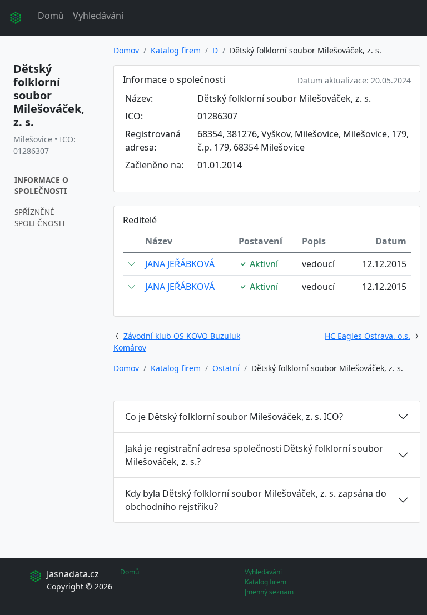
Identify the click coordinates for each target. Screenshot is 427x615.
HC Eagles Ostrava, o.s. (367, 336)
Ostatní (226, 368)
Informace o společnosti (41, 185)
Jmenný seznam (269, 592)
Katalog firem (176, 50)
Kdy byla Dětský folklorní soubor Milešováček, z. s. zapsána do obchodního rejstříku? (255, 500)
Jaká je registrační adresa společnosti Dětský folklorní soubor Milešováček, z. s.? (254, 455)
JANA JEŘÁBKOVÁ (180, 264)
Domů (51, 15)
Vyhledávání (98, 15)
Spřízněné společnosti (39, 217)
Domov (126, 50)
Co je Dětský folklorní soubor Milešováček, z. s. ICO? (234, 417)
